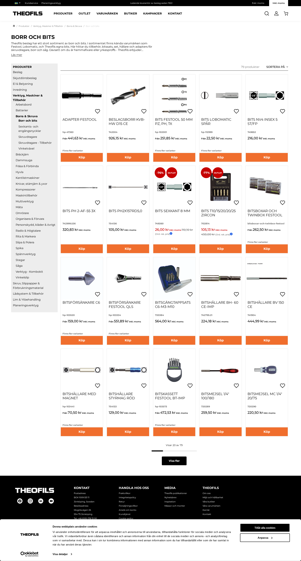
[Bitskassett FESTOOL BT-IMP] (174, 370)
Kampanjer (152, 13)
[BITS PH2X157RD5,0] (128, 187)
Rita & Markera (26, 236)
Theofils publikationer (175, 493)
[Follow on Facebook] (20, 501)
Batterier (22, 110)
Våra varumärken (211, 505)
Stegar (20, 260)
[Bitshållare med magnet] (82, 370)
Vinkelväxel (26, 148)
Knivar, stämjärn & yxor (31, 183)
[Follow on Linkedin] (41, 501)
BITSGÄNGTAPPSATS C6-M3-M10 (173, 304)
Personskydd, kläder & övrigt (35, 224)
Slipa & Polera (25, 242)
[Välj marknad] (18, 3)
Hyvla (19, 172)
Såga (19, 265)
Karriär (206, 510)
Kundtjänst (124, 514)
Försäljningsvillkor (128, 505)
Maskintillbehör (26, 195)
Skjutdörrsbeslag (25, 78)
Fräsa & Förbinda (27, 166)
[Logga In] (276, 13)
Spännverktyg (26, 254)
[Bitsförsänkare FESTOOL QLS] (128, 278)
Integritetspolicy (127, 497)
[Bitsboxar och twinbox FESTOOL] (267, 187)
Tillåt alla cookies (264, 527)
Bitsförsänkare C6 (81, 302)
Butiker (130, 13)
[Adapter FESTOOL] (82, 95)
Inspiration (170, 501)
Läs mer (16, 55)
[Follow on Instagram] (30, 501)
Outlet (84, 13)
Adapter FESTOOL (80, 119)
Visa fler (174, 460)
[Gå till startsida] (14, 26)
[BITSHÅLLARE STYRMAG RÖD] (128, 370)
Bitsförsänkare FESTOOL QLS (125, 304)
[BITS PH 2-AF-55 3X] (82, 187)
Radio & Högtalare (28, 230)
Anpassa (263, 537)
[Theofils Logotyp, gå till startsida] (28, 14)
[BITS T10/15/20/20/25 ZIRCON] (220, 187)
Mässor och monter (174, 505)
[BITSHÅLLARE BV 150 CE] (267, 278)
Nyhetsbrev (170, 497)
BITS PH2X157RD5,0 (125, 211)
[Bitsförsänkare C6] (82, 278)
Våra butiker (209, 501)
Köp (82, 157)
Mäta (19, 207)
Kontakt (175, 13)
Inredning (20, 89)
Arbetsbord (24, 104)
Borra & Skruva (74, 26)
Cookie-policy (126, 518)
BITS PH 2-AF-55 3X (79, 211)
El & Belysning (23, 83)
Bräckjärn (22, 154)
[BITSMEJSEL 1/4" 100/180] (220, 370)
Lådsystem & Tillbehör (28, 293)
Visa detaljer (60, 554)
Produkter (63, 13)
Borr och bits (27, 120)
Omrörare (22, 213)
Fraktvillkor (124, 493)
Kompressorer (25, 189)
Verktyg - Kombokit (29, 271)
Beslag (17, 72)
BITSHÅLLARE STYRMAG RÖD (122, 396)
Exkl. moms (258, 3)
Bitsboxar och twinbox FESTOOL (265, 213)
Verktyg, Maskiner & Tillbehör (48, 26)
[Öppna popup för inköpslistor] (97, 111)
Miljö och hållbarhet (213, 497)
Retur (122, 501)
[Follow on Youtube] (51, 501)
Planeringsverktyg (51, 3)
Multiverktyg (25, 201)
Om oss (207, 493)
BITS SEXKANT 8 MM (172, 211)
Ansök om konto (127, 510)
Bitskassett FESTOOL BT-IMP (170, 396)
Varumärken (107, 13)
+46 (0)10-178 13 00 (87, 518)
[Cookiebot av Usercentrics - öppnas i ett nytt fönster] (29, 554)
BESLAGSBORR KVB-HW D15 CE (127, 121)
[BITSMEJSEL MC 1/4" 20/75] (267, 370)
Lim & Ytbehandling (27, 299)
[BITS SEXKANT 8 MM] (174, 187)
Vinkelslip (22, 277)
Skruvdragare (27, 137)
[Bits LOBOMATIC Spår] (220, 95)
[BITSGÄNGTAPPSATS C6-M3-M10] (174, 278)
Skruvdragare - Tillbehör (35, 142)
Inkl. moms (279, 3)
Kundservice (31, 3)
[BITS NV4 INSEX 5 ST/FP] (267, 95)
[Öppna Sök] (267, 13)
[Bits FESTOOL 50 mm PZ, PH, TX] (174, 95)
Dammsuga (24, 160)
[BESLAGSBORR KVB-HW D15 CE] (128, 95)
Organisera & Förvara (30, 218)
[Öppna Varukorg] (286, 13)
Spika (19, 248)
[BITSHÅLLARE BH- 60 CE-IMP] (220, 278)
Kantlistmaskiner (27, 177)
